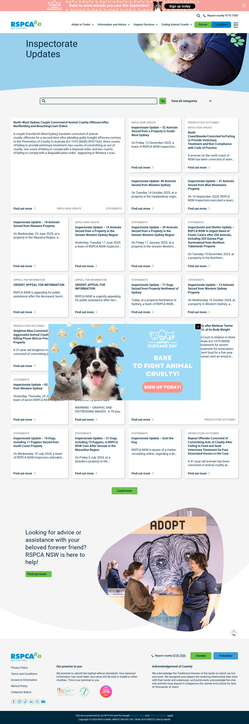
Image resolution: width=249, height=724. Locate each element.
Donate (203, 24)
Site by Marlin (164, 719)
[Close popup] (198, 326)
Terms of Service (158, 715)
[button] (83, 24)
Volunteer (221, 24)
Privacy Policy (137, 715)
